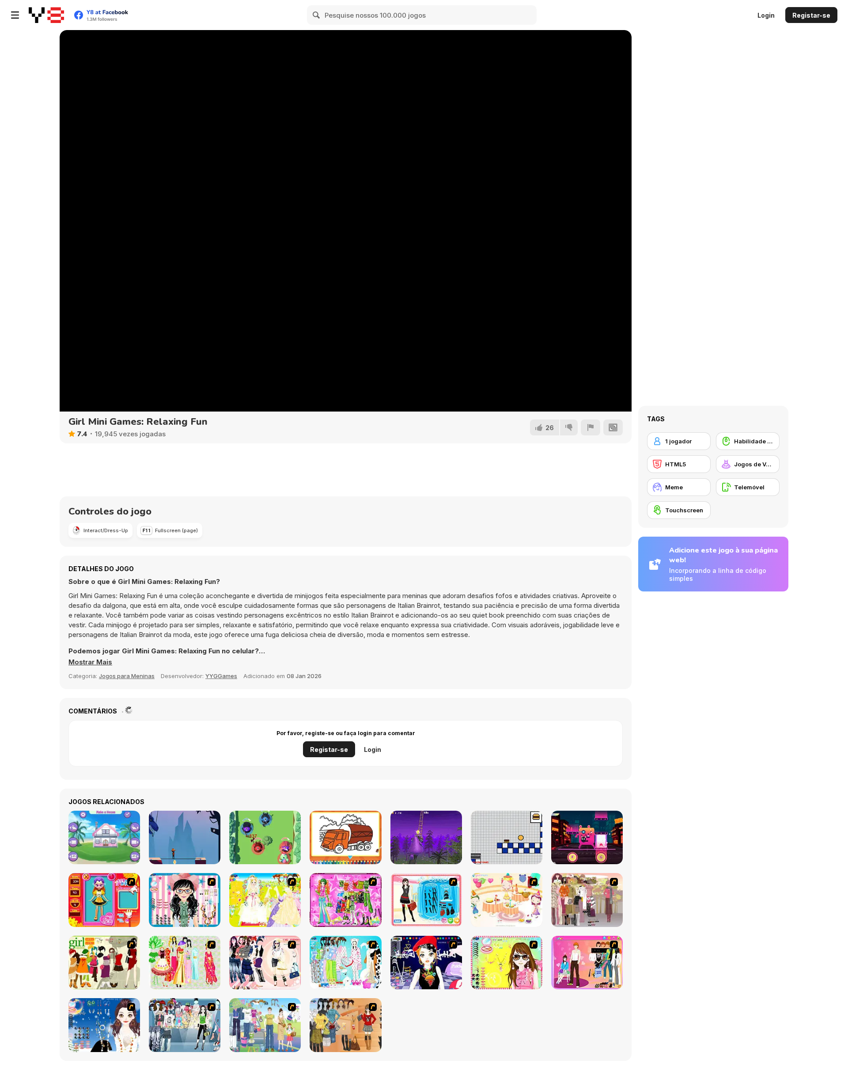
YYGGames (221, 675)
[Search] (316, 15)
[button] (90, 662)
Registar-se (811, 15)
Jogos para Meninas (127, 675)
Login (766, 15)
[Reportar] (590, 427)
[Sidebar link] (15, 15)
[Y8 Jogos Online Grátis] (46, 15)
